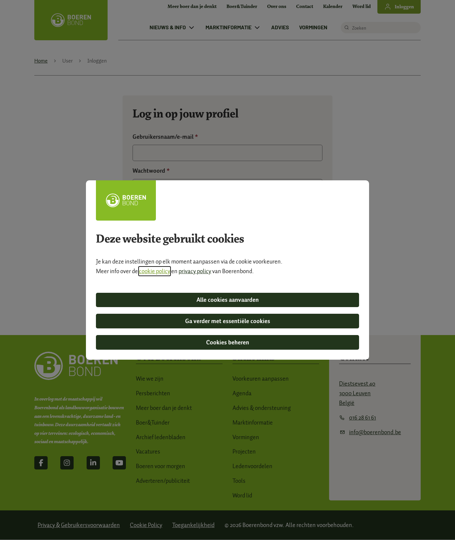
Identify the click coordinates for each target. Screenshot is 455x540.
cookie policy (154, 271)
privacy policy (195, 271)
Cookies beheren (227, 342)
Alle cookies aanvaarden (228, 299)
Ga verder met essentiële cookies (227, 321)
